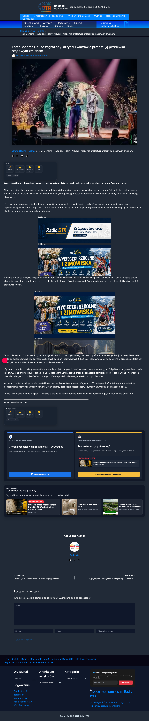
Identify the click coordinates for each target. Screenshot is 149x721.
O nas (58, 26)
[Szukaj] (5, 360)
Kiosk (70, 26)
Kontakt (15, 659)
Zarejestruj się (21, 691)
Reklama (44, 26)
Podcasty (63, 23)
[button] (53, 22)
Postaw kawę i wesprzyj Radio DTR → (109, 474)
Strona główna (31, 23)
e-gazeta (29, 26)
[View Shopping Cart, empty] (126, 24)
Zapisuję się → (126, 682)
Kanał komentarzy (23, 701)
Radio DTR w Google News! (35, 659)
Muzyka (78, 23)
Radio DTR (60, 5)
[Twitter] (17, 155)
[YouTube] (79, 560)
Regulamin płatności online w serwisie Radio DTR (29, 662)
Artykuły (47, 23)
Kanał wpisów (21, 698)
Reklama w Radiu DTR (62, 659)
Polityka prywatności (85, 659)
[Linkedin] (27, 155)
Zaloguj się (19, 694)
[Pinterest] (22, 155)
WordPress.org (21, 705)
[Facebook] (13, 155)
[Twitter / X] (74, 560)
